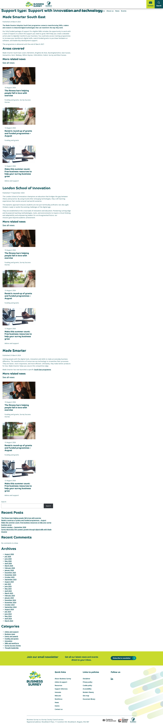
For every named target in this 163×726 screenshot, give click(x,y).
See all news (9, 63)
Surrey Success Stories (13, 646)
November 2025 (10, 575)
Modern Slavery (88, 692)
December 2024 (10, 600)
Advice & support (71, 11)
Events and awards (11, 636)
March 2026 (9, 566)
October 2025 (9, 577)
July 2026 (8, 556)
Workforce (101, 11)
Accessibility (87, 689)
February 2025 (10, 596)
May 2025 (8, 589)
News (117, 11)
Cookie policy (87, 685)
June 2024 (8, 614)
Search (3, 502)
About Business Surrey (63, 679)
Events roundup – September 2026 (13, 527)
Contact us (59, 709)
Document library (89, 699)
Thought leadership (12, 648)
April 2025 (8, 591)
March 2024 (9, 621)
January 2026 (9, 570)
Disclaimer (86, 679)
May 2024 (8, 616)
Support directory (61, 689)
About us (110, 11)
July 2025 (8, 584)
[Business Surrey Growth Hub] (34, 4)
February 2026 (10, 568)
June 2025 (8, 586)
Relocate (91, 11)
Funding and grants (12, 639)
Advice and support (12, 632)
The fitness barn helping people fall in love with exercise (17, 93)
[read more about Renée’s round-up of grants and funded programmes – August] (19, 116)
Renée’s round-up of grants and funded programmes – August (18, 133)
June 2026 (8, 559)
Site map (86, 696)
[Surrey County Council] (133, 720)
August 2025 (9, 582)
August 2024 (9, 609)
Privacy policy (87, 682)
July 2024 (8, 612)
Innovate (83, 11)
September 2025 (10, 579)
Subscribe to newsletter (122, 658)
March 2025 (9, 593)
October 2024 (9, 605)
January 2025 (9, 598)
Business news (10, 634)
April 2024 (8, 619)
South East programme (42, 370)
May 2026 (8, 561)
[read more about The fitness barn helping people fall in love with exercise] (19, 75)
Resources (58, 685)
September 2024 (10, 607)
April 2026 (8, 563)
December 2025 (10, 573)
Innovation (8, 641)
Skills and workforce (12, 643)
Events (123, 11)
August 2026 (9, 554)
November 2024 (10, 602)
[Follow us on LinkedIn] (112, 679)
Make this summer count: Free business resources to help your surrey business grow (18, 173)
